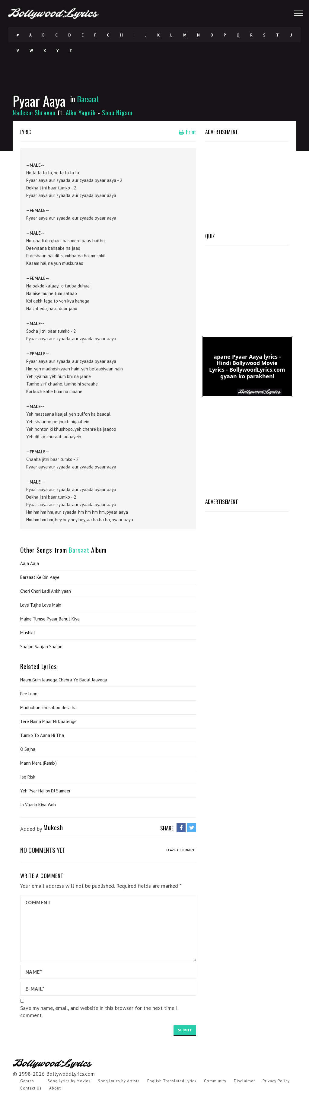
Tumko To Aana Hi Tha (42, 735)
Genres (27, 1081)
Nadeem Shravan (34, 112)
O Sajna (27, 749)
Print (190, 132)
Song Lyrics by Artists (119, 1081)
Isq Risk (27, 777)
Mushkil (27, 633)
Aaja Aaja (29, 563)
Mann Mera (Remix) (38, 763)
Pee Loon (28, 693)
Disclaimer (244, 1081)
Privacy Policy (276, 1081)
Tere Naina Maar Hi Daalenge (48, 721)
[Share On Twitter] (191, 827)
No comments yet (42, 850)
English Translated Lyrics (171, 1081)
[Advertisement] (247, 185)
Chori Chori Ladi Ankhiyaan (45, 591)
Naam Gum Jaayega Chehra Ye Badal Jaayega (63, 680)
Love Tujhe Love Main (40, 605)
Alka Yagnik (81, 112)
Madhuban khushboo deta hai (49, 707)
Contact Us (31, 1088)
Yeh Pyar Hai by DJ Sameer (45, 791)
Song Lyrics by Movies (69, 1081)
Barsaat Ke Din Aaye (39, 577)
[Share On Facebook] (181, 827)
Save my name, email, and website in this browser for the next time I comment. (98, 1011)
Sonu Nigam (117, 112)
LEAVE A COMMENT (181, 850)
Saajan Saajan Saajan (41, 646)
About (55, 1088)
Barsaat (88, 99)
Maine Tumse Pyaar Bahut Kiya (50, 619)
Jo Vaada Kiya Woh (38, 805)
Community (215, 1081)
